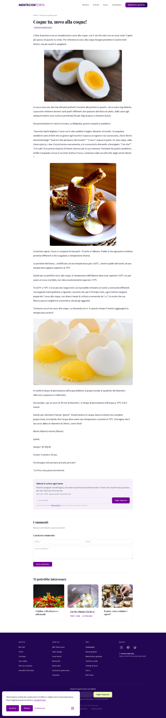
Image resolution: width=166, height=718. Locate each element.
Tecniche (55, 675)
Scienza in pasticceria (48, 15)
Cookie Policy (40, 700)
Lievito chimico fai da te (82, 611)
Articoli (96, 5)
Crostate (22, 656)
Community (116, 5)
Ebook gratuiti (91, 652)
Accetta (12, 708)
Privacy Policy (56, 505)
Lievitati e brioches (26, 670)
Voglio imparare (121, 500)
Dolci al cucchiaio (25, 666)
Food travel (56, 656)
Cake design (57, 652)
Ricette (86, 5)
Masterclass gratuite (94, 656)
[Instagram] (121, 647)
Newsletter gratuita (136, 5)
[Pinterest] (135, 647)
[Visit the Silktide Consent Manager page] (73, 708)
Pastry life (56, 661)
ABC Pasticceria (58, 647)
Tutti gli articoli (92, 666)
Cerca (105, 5)
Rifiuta (27, 708)
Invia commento (42, 564)
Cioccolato (23, 661)
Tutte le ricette (92, 661)
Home (35, 15)
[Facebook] (128, 647)
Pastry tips (56, 666)
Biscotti (22, 647)
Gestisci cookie (96, 709)
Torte (21, 652)
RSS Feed (89, 675)
